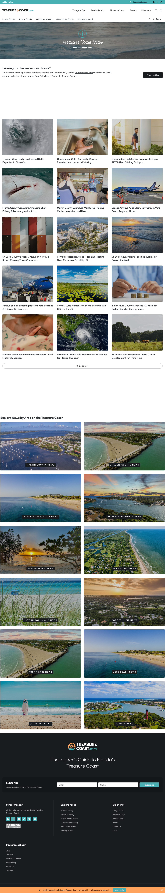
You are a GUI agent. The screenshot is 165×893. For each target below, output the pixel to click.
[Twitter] (161, 1)
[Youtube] (19, 819)
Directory (117, 826)
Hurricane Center (13, 858)
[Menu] (155, 10)
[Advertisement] (74, 98)
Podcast (9, 855)
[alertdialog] (82, 890)
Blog (8, 851)
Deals (115, 830)
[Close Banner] (162, 890)
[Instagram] (157, 1)
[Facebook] (153, 1)
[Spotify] (35, 819)
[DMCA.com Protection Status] (13, 827)
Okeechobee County (69, 822)
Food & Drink (118, 818)
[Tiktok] (24, 819)
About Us (10, 866)
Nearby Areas (67, 830)
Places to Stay (119, 815)
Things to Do (118, 811)
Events (115, 822)
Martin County (67, 811)
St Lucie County (67, 815)
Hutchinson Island (68, 826)
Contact (9, 870)
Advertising (11, 862)
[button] (149, 19)
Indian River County (69, 818)
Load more (84, 365)
